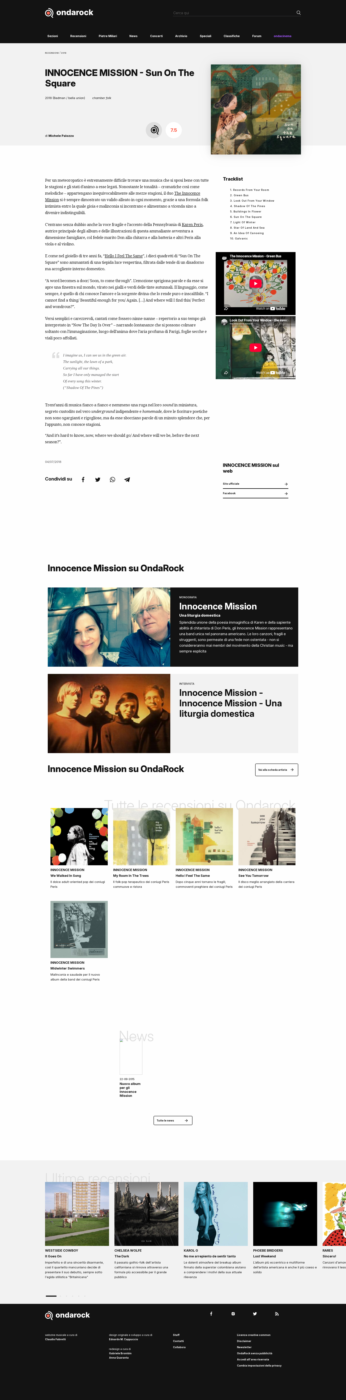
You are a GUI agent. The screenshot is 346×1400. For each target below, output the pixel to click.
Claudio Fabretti (55, 1339)
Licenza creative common (253, 1334)
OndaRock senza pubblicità (254, 1353)
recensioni (52, 53)
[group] (77, 1231)
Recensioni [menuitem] (78, 36)
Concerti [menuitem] (156, 36)
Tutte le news (165, 1120)
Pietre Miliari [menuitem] (108, 36)
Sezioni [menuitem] (52, 36)
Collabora (179, 1347)
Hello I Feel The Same (124, 255)
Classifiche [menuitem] (232, 36)
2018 (64, 53)
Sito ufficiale (231, 483)
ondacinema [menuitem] (282, 36)
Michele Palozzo (61, 136)
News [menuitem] (133, 36)
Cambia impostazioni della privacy (259, 1365)
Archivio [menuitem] (181, 36)
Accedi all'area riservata (253, 1359)
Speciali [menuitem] (205, 36)
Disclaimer (244, 1341)
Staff (176, 1334)
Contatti (178, 1341)
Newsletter (244, 1347)
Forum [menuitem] (256, 36)
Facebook (229, 493)
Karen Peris (192, 224)
